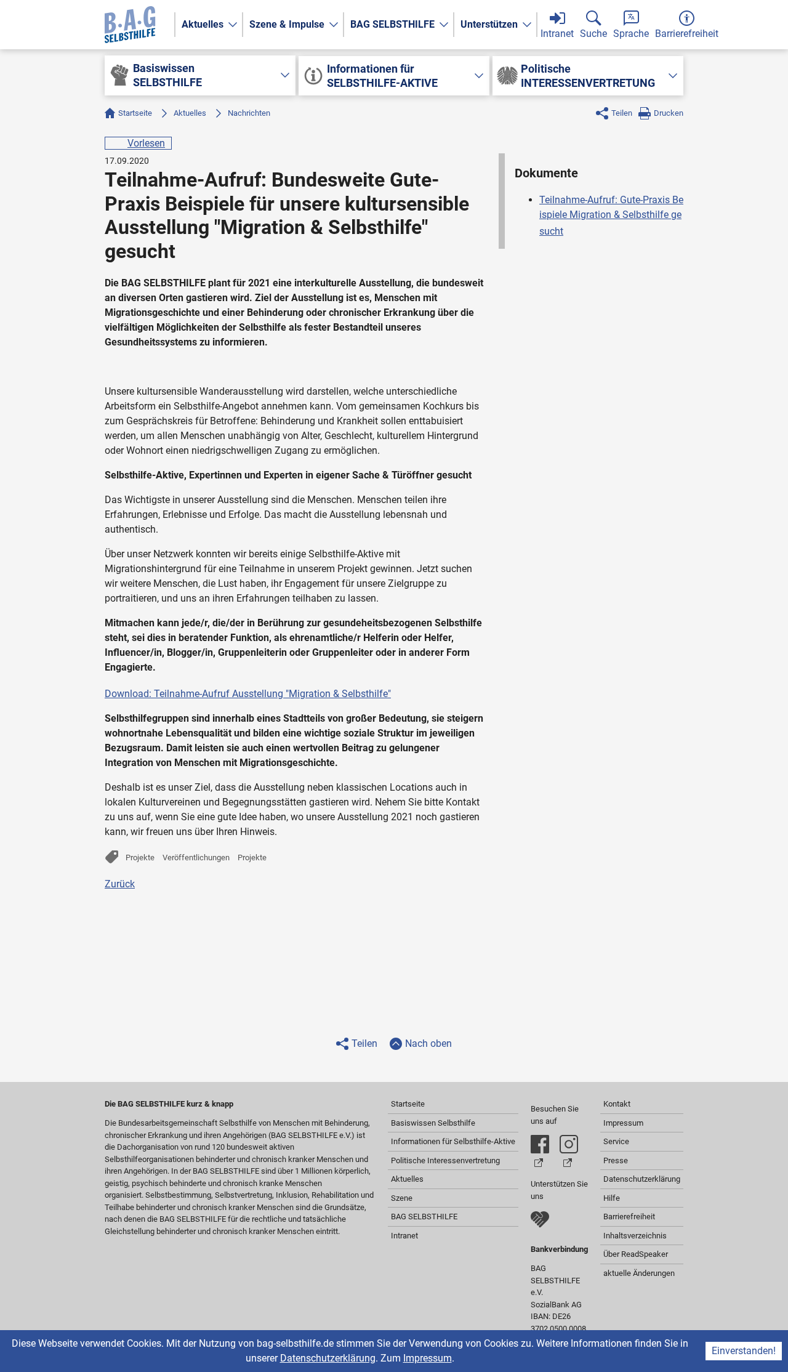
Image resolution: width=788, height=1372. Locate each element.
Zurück (120, 884)
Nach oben (428, 1043)
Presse (615, 1160)
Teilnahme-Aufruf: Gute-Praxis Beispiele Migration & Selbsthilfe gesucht (611, 215)
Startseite (135, 113)
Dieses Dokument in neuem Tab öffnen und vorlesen (402, 691)
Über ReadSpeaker (635, 1254)
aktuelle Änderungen (639, 1273)
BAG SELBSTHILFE (392, 24)
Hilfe (611, 1198)
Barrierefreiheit (629, 1216)
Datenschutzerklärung (328, 1358)
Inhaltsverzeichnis (635, 1235)
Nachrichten (249, 113)
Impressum (427, 1358)
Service (616, 1141)
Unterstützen (489, 24)
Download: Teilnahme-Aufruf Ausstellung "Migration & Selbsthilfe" (248, 694)
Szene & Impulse (286, 24)
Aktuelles (202, 24)
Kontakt (616, 1103)
